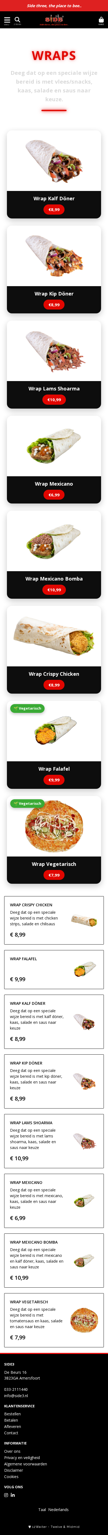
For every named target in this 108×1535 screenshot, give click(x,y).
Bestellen (12, 1413)
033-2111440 (16, 1389)
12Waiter (39, 1527)
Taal (42, 1509)
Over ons (12, 1451)
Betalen (11, 1420)
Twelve (56, 1527)
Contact (11, 1432)
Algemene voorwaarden (25, 1463)
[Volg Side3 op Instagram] (6, 1495)
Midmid (73, 1527)
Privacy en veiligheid (22, 1457)
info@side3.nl (16, 1395)
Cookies (11, 1476)
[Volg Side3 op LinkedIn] (13, 1495)
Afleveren (12, 1426)
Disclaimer (13, 1470)
